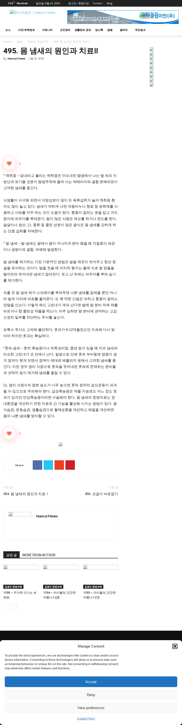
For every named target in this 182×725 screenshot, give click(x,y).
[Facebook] (159, 3)
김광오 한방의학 (38, 42)
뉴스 (8, 30)
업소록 (99, 30)
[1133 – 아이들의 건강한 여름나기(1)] (100, 577)
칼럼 (110, 30)
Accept (91, 682)
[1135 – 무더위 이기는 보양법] (20, 577)
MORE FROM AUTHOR (39, 555)
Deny (91, 695)
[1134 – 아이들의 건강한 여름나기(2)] (60, 577)
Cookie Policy (86, 718)
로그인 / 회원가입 (78, 3)
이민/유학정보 (26, 30)
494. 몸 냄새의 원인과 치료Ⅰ (26, 494)
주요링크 (140, 30)
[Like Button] (9, 163)
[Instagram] (167, 3)
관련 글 (11, 555)
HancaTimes (16, 58)
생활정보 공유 (83, 30)
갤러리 (124, 30)
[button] (175, 646)
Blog (109, 3)
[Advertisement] (151, 122)
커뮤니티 (47, 30)
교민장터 (65, 30)
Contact (97, 3)
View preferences (91, 708)
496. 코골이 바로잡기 (101, 494)
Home (7, 42)
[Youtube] (175, 3)
